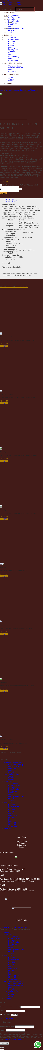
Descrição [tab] (10, 199)
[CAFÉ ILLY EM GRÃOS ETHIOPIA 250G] (2, 564)
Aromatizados (13, 15)
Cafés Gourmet (9, 13)
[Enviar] (5, 32)
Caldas (11, 79)
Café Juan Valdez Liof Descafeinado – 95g (17, 686)
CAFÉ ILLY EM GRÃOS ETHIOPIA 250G (13, 571)
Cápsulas (11, 19)
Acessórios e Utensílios (13, 63)
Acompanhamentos (11, 74)
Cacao (10, 77)
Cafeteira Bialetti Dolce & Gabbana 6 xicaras (18, 455)
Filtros (10, 47)
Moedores (12, 58)
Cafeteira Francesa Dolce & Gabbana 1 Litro (18, 340)
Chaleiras (12, 41)
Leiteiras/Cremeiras (15, 68)
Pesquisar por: (9, 9)
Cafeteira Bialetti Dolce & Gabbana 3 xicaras (18, 513)
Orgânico (11, 30)
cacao (10, 776)
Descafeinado (13, 21)
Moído (10, 27)
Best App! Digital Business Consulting (14, 927)
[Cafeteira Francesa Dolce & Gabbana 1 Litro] (1, 334)
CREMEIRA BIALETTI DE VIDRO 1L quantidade (21, 185)
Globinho (11, 51)
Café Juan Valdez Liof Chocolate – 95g (16, 628)
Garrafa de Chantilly (15, 66)
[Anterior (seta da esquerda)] (1, 1049)
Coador (11, 45)
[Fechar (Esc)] (1, 1047)
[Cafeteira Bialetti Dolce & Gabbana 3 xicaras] (1, 507)
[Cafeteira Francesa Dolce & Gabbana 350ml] (1, 391)
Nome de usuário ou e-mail (10, 1007)
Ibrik (9, 55)
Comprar (3, 193)
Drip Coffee (12, 23)
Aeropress (12, 38)
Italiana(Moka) (13, 57)
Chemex (11, 43)
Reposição (12, 71)
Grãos (10, 25)
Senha (2, 1010)
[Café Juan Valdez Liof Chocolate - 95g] (1, 622)
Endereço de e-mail (7, 1026)
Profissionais (13, 60)
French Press (13, 49)
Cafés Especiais (14, 17)
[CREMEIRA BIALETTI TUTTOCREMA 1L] (1, 737)
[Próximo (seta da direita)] (3, 1049)
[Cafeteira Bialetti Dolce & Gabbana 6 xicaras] (1, 449)
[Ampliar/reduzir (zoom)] (3, 1047)
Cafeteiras (8, 35)
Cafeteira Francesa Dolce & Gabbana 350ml (17, 397)
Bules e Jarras (13, 40)
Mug (10, 70)
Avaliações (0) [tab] (11, 201)
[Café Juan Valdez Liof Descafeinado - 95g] (1, 679)
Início (2, 90)
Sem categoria (9, 828)
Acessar (14, 1014)
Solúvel (11, 32)
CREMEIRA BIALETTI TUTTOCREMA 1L (13, 743)
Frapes (11, 81)
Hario (10, 53)
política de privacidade (13, 1040)
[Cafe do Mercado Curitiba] (10, 4)
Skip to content (5, 1)
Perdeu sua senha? (7, 1018)
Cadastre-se (4, 1043)
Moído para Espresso (16, 28)
